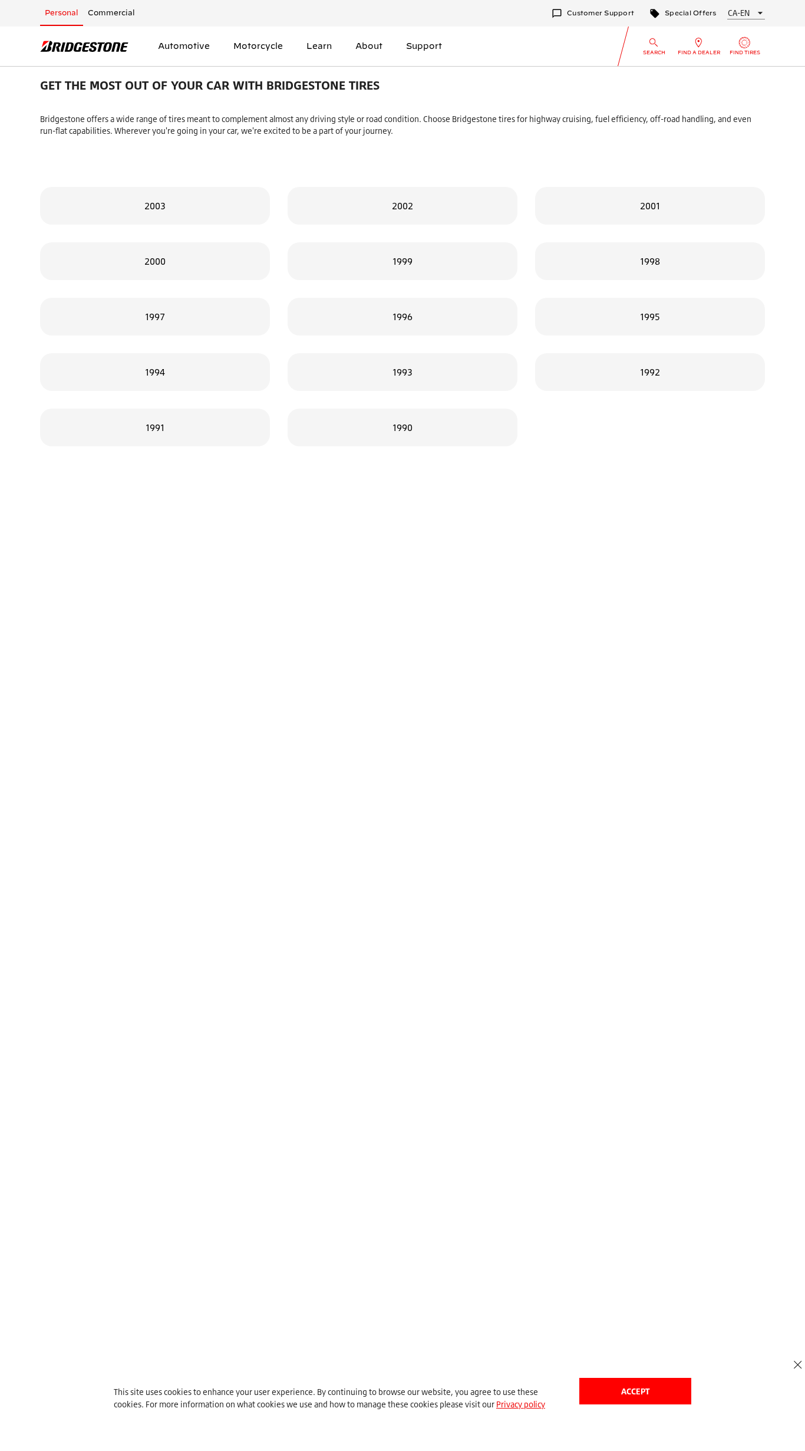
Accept (635, 1391)
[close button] (797, 1364)
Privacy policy (520, 1404)
